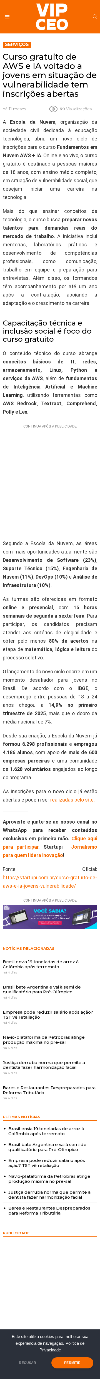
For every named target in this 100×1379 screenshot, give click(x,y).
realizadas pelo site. (72, 800)
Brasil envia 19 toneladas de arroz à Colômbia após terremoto (41, 964)
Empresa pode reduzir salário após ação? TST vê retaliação (48, 1014)
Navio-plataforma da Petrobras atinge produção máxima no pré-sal (44, 1040)
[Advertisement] (50, 481)
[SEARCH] (95, 16)
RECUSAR (27, 1363)
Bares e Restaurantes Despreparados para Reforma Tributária (49, 1090)
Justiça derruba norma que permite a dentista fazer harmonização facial (44, 1065)
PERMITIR (72, 1363)
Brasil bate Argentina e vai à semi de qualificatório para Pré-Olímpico (42, 989)
